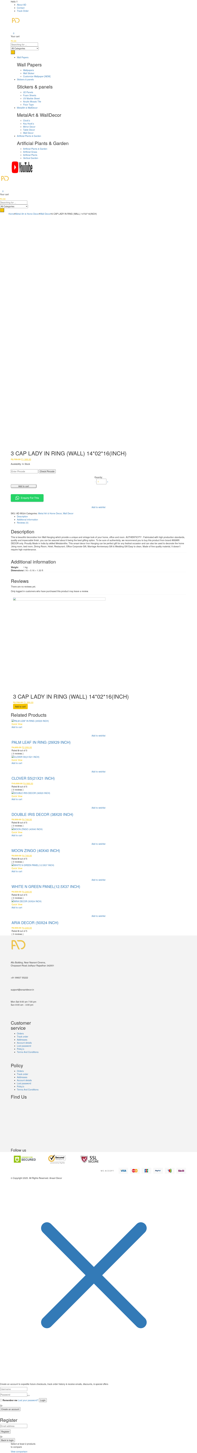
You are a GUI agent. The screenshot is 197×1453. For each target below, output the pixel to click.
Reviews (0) (22, 522)
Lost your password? (28, 1400)
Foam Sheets (29, 95)
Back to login (7, 1440)
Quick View (17, 723)
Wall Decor (28, 132)
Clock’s (26, 120)
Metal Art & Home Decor (27, 213)
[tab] (101, 516)
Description (22, 516)
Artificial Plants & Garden (35, 148)
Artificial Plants (30, 154)
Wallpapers (28, 70)
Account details (24, 1042)
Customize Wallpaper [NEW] (36, 76)
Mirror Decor (29, 126)
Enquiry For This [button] (30, 498)
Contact (20, 7)
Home (11, 213)
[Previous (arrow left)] (5, 726)
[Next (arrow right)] (191, 726)
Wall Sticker (28, 73)
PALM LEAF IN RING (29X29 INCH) (41, 742)
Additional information (27, 519)
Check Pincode (47, 471)
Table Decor (29, 129)
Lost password (24, 1045)
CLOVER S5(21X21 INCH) (33, 778)
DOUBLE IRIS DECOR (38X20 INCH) (42, 814)
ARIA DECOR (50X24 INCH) (35, 922)
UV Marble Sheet (31, 98)
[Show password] (28, 1395)
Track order (22, 1036)
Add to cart (23, 486)
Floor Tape (28, 104)
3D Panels (28, 92)
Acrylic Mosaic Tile (32, 101)
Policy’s (20, 1048)
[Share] (186, 3)
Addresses (22, 1039)
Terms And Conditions (27, 1051)
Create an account (10, 1409)
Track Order (23, 10)
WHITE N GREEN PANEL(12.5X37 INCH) (46, 886)
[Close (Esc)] (193, 3)
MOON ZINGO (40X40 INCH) (36, 850)
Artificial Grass (30, 151)
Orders (20, 1033)
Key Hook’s (28, 123)
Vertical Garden (30, 158)
